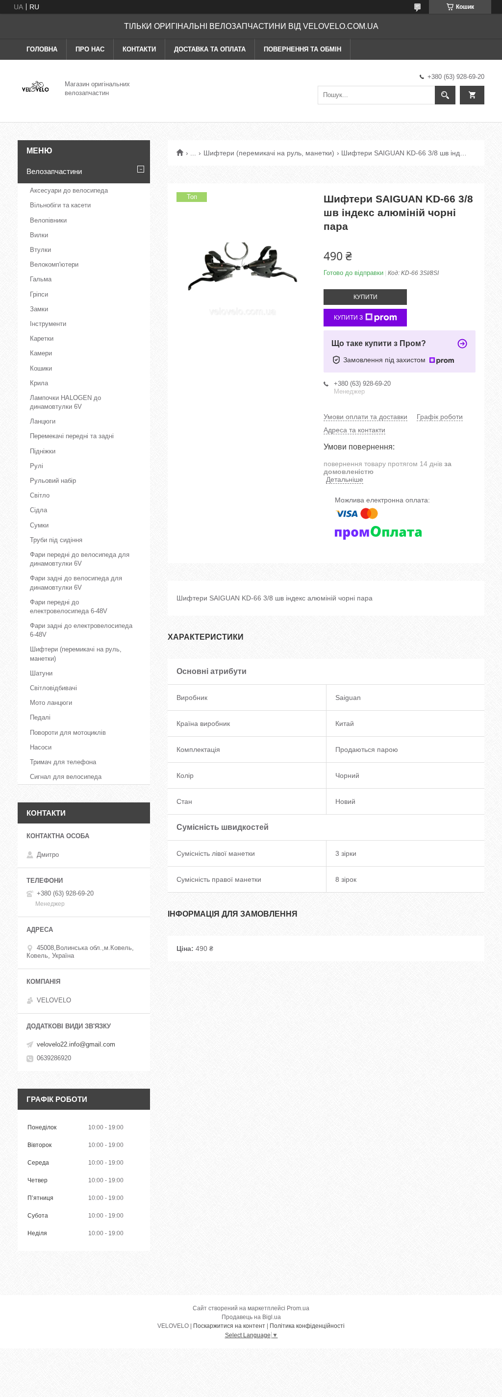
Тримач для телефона (63, 762)
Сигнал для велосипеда (65, 776)
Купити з (348, 317)
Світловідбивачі (53, 688)
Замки (39, 309)
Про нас (89, 49)
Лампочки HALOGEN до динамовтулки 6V (65, 402)
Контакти (139, 49)
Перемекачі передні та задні (72, 436)
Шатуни (41, 673)
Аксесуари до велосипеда (69, 190)
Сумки (39, 525)
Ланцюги (42, 421)
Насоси (40, 747)
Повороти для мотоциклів (68, 732)
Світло (40, 495)
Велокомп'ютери (54, 264)
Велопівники (48, 220)
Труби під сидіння (56, 540)
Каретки (41, 338)
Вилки (39, 235)
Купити (365, 297)
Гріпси (39, 294)
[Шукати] (445, 95)
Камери (41, 353)
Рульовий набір (53, 480)
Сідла (38, 510)
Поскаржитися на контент (229, 1325)
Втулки (40, 249)
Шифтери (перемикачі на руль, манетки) (268, 153)
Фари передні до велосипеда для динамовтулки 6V (79, 559)
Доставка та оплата (210, 49)
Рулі (36, 466)
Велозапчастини (54, 171)
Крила (39, 383)
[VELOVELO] (35, 88)
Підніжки (42, 451)
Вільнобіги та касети (60, 205)
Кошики (41, 368)
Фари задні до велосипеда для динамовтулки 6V (76, 582)
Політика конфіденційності (307, 1325)
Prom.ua (298, 1308)
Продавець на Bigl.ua (251, 1317)
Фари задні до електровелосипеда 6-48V (81, 630)
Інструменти (48, 323)
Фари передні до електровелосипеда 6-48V (68, 607)
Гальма (40, 279)
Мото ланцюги (51, 702)
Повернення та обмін (302, 49)
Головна (41, 49)
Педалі (40, 717)
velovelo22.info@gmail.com (76, 1044)
